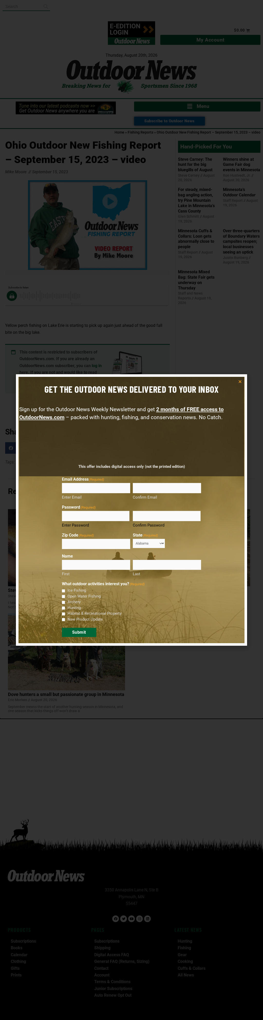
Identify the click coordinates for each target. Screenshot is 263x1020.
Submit (79, 632)
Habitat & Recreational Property (94, 613)
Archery (74, 602)
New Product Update (85, 619)
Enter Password (75, 525)
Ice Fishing (77, 590)
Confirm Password (148, 525)
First (66, 574)
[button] (240, 381)
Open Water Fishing (84, 596)
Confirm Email (145, 497)
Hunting (74, 607)
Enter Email (72, 497)
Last (136, 574)
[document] (131, 510)
